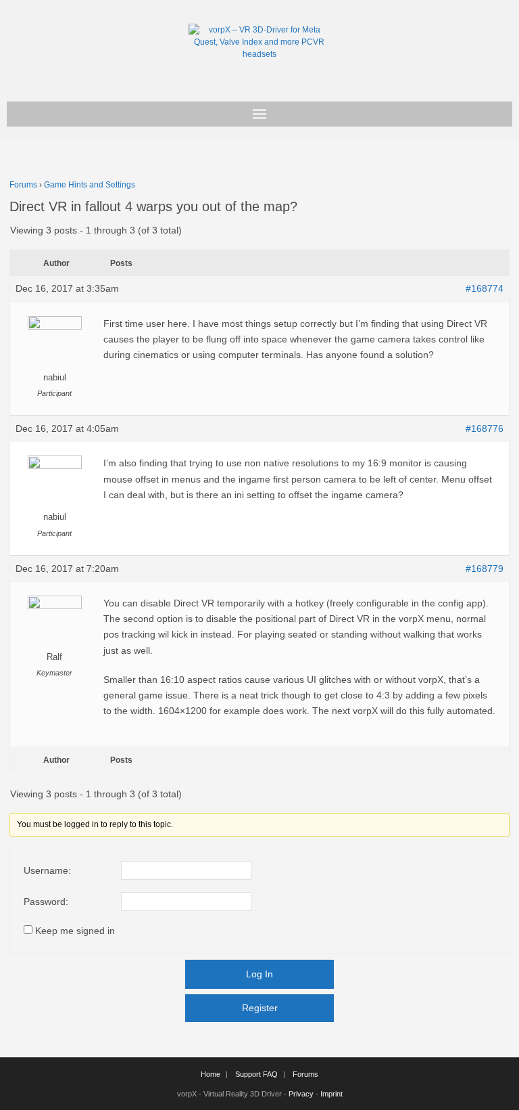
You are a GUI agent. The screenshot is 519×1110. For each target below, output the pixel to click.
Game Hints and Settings (89, 185)
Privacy (301, 1094)
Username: (47, 870)
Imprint (331, 1094)
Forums (23, 185)
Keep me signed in (75, 930)
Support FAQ (256, 1074)
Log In (259, 974)
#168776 (484, 428)
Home (210, 1074)
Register (260, 1007)
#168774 (484, 288)
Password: (46, 901)
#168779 (484, 568)
